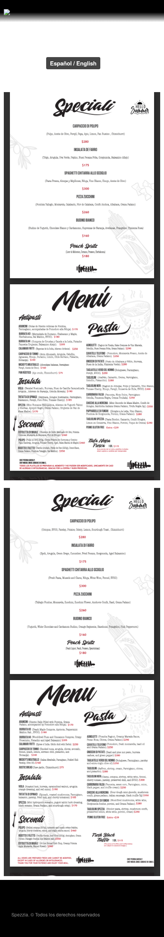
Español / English (73, 63)
